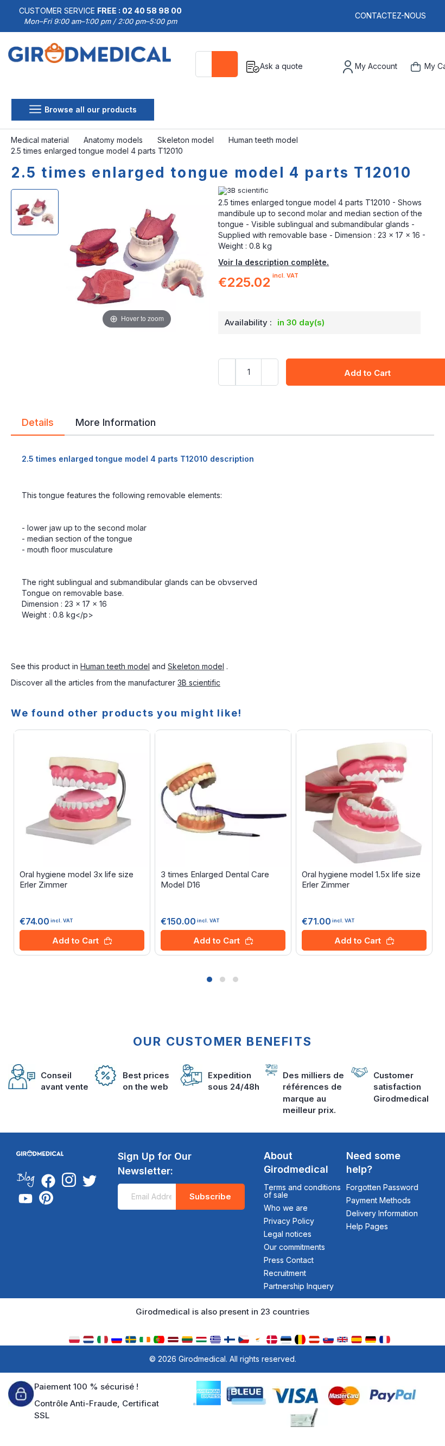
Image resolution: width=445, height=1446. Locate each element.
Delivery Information (382, 1213)
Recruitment (285, 1273)
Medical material (41, 139)
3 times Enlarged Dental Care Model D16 (215, 879)
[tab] (38, 424)
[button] (209, 979)
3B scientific (198, 682)
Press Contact (289, 1260)
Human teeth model (264, 139)
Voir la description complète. (273, 262)
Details (38, 421)
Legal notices (288, 1233)
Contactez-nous (390, 15)
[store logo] (93, 67)
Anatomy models (114, 139)
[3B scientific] (326, 190)
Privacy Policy (289, 1220)
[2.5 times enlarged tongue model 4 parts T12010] (35, 212)
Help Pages (367, 1226)
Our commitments (294, 1247)
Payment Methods (378, 1200)
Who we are (286, 1207)
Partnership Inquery (299, 1286)
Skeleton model (186, 139)
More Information (115, 421)
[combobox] (216, 64)
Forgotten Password (382, 1187)
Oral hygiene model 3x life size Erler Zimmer (77, 879)
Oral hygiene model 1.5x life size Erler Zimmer (361, 879)
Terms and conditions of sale (302, 1191)
